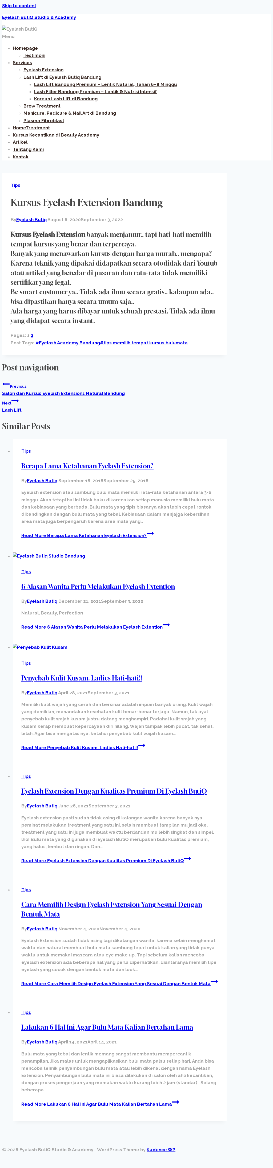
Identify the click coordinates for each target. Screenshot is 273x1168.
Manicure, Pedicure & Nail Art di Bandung (69, 113)
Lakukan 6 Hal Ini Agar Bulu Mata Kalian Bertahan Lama (107, 1027)
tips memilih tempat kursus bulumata (144, 342)
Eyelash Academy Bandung (67, 342)
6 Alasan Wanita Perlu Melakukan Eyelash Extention (98, 586)
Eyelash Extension (43, 69)
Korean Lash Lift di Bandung (66, 98)
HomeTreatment (31, 127)
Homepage (25, 48)
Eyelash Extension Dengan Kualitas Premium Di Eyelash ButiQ (114, 791)
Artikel (20, 142)
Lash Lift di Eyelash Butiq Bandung (62, 77)
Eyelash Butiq (31, 219)
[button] (136, 36)
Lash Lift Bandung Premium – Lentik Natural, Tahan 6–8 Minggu (105, 84)
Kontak (21, 156)
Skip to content (19, 5)
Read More (84, 535)
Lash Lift (12, 407)
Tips (15, 185)
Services (22, 62)
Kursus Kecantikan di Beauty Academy (56, 135)
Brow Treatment (42, 106)
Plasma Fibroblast (43, 120)
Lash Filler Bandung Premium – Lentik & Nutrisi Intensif (95, 91)
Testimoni (34, 55)
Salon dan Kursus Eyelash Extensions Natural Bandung (63, 390)
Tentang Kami (28, 149)
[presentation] (120, 556)
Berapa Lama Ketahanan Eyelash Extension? (87, 466)
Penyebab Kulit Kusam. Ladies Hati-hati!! (81, 678)
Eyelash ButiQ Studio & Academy (39, 17)
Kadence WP (161, 1149)
